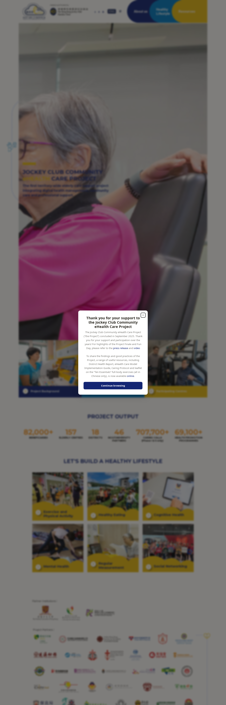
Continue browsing (113, 385)
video (137, 348)
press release (120, 348)
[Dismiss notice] (143, 315)
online (130, 375)
